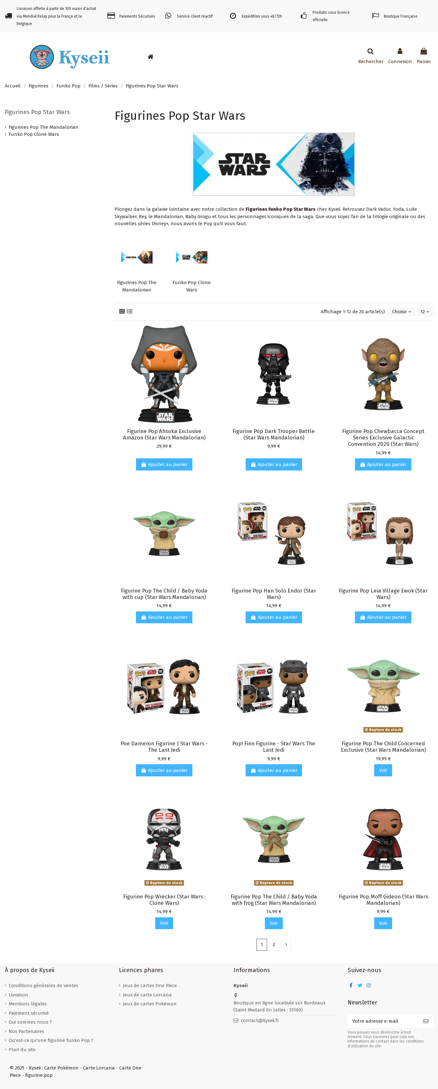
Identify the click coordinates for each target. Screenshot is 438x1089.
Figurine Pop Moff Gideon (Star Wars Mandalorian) (383, 899)
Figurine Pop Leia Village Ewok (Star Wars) (383, 593)
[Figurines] (192, 56)
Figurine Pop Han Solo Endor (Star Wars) (274, 593)
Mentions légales (28, 1004)
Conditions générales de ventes (43, 985)
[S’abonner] (426, 1021)
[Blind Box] (211, 56)
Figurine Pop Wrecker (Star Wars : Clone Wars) (164, 899)
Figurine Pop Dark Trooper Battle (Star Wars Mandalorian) (273, 434)
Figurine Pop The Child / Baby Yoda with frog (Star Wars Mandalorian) (274, 899)
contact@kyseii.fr (260, 1020)
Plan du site (22, 1049)
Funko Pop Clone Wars (34, 134)
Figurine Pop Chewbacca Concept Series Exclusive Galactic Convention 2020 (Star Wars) (383, 437)
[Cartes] (182, 56)
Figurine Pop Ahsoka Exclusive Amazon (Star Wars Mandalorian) (164, 434)
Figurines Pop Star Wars (37, 112)
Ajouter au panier (168, 464)
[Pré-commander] (173, 56)
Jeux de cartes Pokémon (150, 1004)
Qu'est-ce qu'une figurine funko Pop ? (51, 1040)
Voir (383, 770)
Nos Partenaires (26, 1031)
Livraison (18, 995)
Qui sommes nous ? (30, 1022)
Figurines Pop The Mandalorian (44, 127)
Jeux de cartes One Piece (150, 985)
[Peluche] (201, 56)
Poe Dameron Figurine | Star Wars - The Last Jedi (164, 746)
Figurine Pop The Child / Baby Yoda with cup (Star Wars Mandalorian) (164, 593)
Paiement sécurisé (29, 1013)
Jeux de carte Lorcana (147, 995)
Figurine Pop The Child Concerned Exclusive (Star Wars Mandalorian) (383, 746)
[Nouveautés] (163, 56)
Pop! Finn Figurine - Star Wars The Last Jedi (273, 746)
